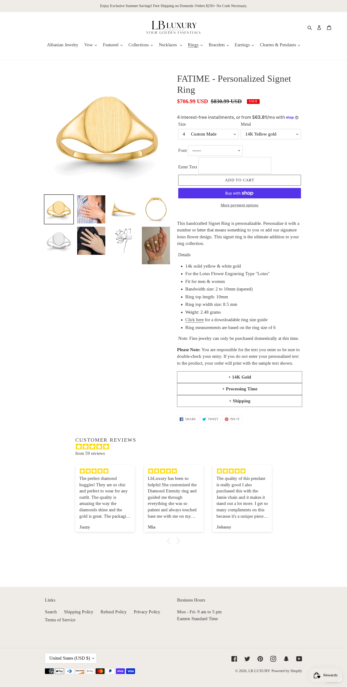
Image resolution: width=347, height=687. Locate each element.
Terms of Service (60, 619)
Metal (246, 124)
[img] (175, 446)
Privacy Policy (147, 611)
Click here (194, 319)
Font (183, 150)
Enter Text (188, 166)
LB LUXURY (259, 671)
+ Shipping (239, 400)
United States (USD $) (69, 658)
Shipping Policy (78, 611)
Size (182, 124)
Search (51, 611)
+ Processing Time (239, 388)
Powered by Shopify (286, 671)
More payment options (239, 205)
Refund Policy (114, 611)
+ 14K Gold (239, 377)
